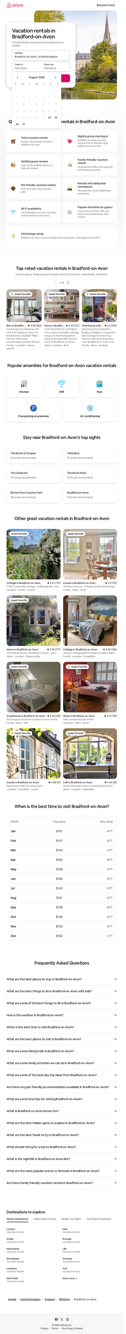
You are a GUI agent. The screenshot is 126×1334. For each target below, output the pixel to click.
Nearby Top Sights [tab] (71, 1218)
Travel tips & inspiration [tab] (98, 1218)
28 (49, 117)
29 (55, 117)
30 (17, 124)
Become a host (106, 5)
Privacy (44, 1328)
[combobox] (41, 57)
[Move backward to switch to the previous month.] (18, 77)
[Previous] (55, 282)
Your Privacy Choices (72, 1328)
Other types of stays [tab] (45, 1218)
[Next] (68, 282)
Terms (54, 1328)
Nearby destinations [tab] (17, 1218)
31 (24, 124)
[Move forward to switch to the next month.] (55, 77)
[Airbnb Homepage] (15, 5)
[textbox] (26, 68)
